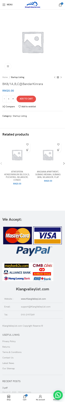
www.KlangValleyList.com (33, 299)
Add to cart (26, 99)
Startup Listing (17, 77)
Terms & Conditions (11, 352)
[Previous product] (54, 77)
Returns (6, 347)
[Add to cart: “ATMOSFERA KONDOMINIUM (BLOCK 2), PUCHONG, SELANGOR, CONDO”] (27, 150)
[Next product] (61, 77)
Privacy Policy (9, 341)
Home (5, 77)
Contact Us (7, 357)
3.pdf (5, 387)
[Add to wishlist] (27, 144)
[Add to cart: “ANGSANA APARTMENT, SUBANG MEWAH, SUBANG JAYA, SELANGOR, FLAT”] (58, 150)
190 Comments (24, 392)
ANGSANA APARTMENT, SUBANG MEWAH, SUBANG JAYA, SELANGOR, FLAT (48, 174)
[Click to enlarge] (8, 66)
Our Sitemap (8, 368)
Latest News (8, 363)
